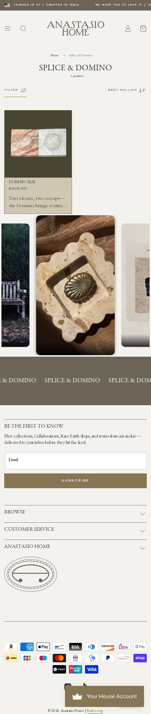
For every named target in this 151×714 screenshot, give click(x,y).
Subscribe (75, 481)
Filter (11, 90)
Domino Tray (22, 182)
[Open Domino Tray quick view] (12, 168)
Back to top (95, 711)
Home (55, 55)
